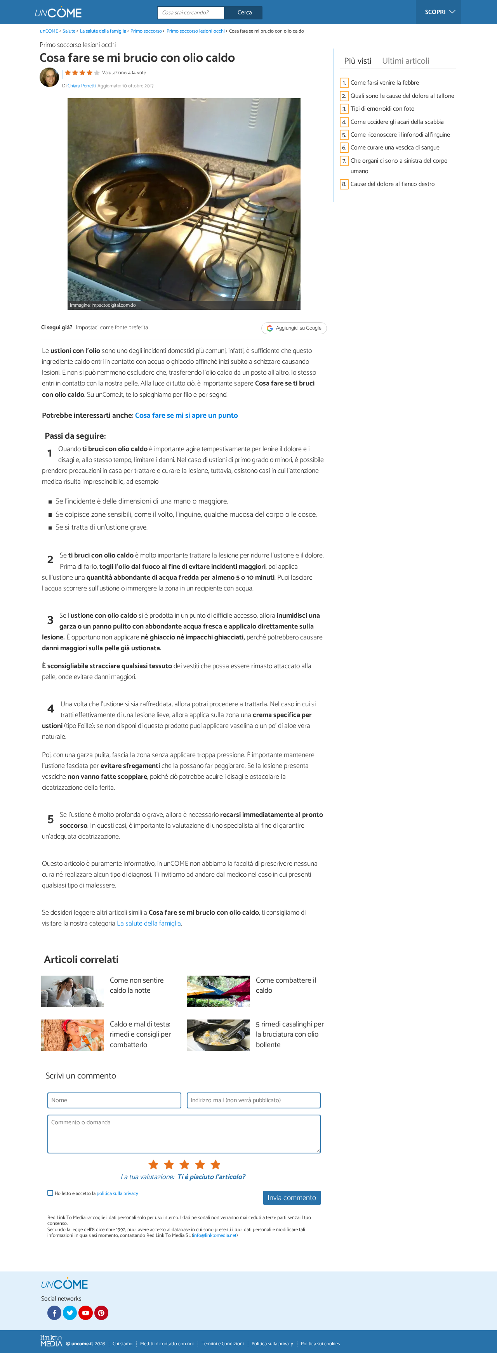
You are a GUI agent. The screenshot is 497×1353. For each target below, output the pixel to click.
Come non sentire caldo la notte (137, 986)
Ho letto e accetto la (96, 1194)
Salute (69, 31)
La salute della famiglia (103, 31)
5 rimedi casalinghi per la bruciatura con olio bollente (290, 1035)
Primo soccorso (146, 31)
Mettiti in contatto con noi (167, 1344)
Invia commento (292, 1198)
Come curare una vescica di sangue (395, 147)
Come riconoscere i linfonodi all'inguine (400, 135)
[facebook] (54, 1313)
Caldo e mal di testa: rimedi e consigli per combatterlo (140, 1035)
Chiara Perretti (82, 86)
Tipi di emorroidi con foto (383, 109)
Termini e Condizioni (223, 1344)
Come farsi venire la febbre (385, 83)
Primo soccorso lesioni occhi (196, 31)
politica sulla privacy (117, 1194)
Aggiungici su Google (298, 328)
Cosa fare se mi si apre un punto (186, 416)
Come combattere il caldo (286, 986)
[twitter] (70, 1313)
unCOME (49, 31)
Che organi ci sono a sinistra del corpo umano (399, 166)
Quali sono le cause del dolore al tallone (402, 96)
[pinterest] (101, 1313)
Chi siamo (122, 1344)
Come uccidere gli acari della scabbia (397, 122)
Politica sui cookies (320, 1344)
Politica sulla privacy (272, 1344)
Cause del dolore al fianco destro (393, 184)
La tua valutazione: (147, 1177)
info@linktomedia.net (214, 1235)
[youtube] (85, 1313)
